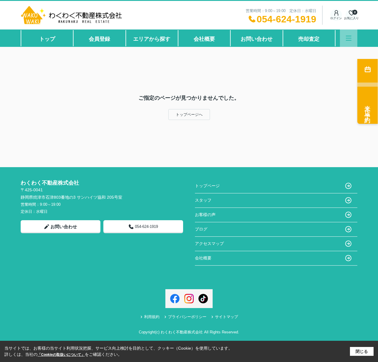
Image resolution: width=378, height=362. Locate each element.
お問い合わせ (257, 39)
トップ (47, 39)
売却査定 (309, 39)
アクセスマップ (209, 243)
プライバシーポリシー (187, 317)
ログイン (336, 18)
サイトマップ (226, 317)
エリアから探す (151, 39)
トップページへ (189, 114)
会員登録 (99, 39)
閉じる (362, 351)
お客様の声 (205, 214)
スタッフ (203, 200)
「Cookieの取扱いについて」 (61, 355)
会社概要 (204, 39)
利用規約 (151, 317)
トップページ (207, 185)
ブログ (201, 229)
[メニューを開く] (348, 38)
